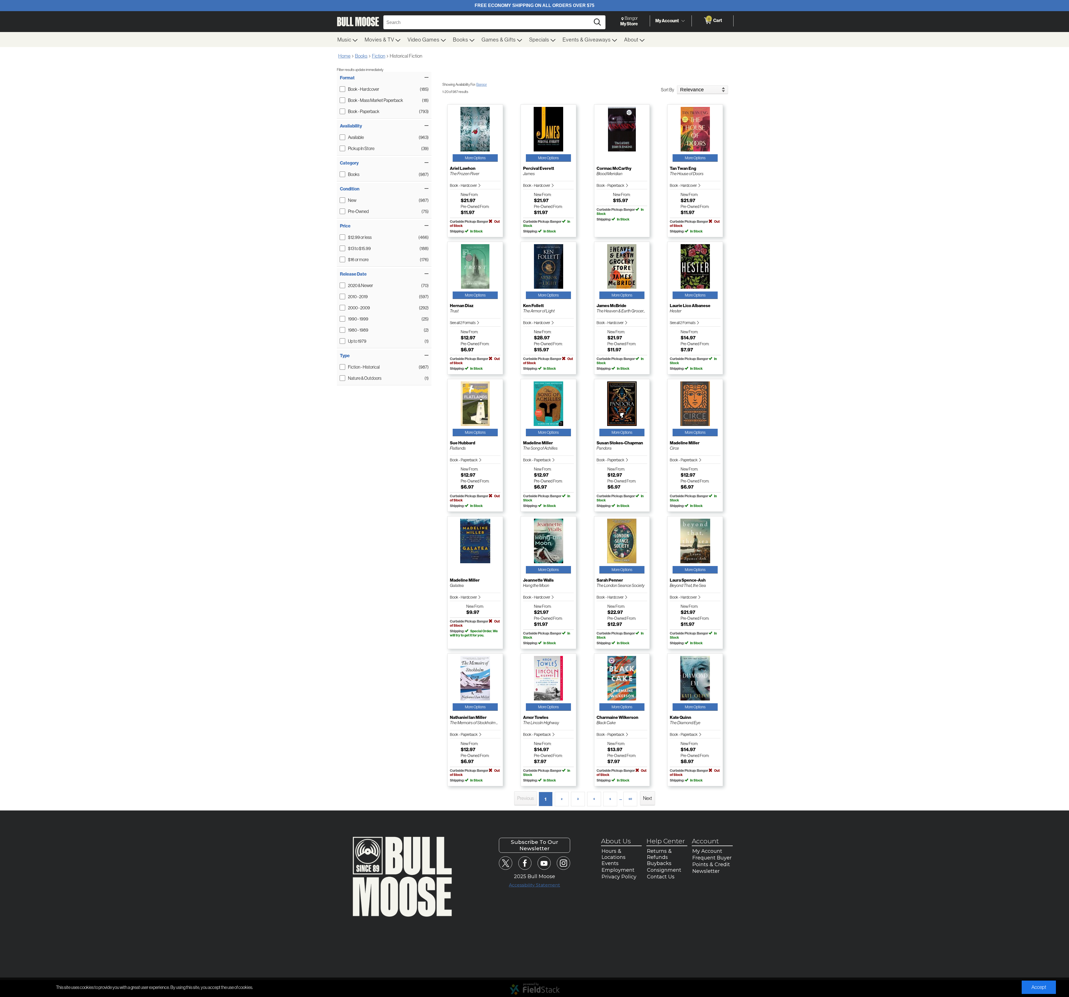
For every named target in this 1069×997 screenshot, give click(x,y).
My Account (667, 20)
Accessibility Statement (534, 885)
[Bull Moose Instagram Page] (563, 862)
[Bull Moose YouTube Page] (544, 862)
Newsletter (706, 871)
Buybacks (659, 863)
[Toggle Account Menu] (683, 21)
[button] (384, 78)
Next (647, 798)
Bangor (481, 84)
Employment (618, 870)
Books (361, 56)
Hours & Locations (614, 854)
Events (610, 863)
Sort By (667, 89)
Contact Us (661, 877)
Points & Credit (711, 864)
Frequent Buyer (712, 858)
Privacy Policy (619, 877)
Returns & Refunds (659, 854)
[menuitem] (347, 39)
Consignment (664, 870)
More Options (475, 157)
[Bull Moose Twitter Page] (505, 862)
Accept (1038, 987)
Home (344, 56)
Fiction (378, 56)
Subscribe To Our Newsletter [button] (534, 845)
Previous (525, 798)
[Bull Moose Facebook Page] (525, 862)
